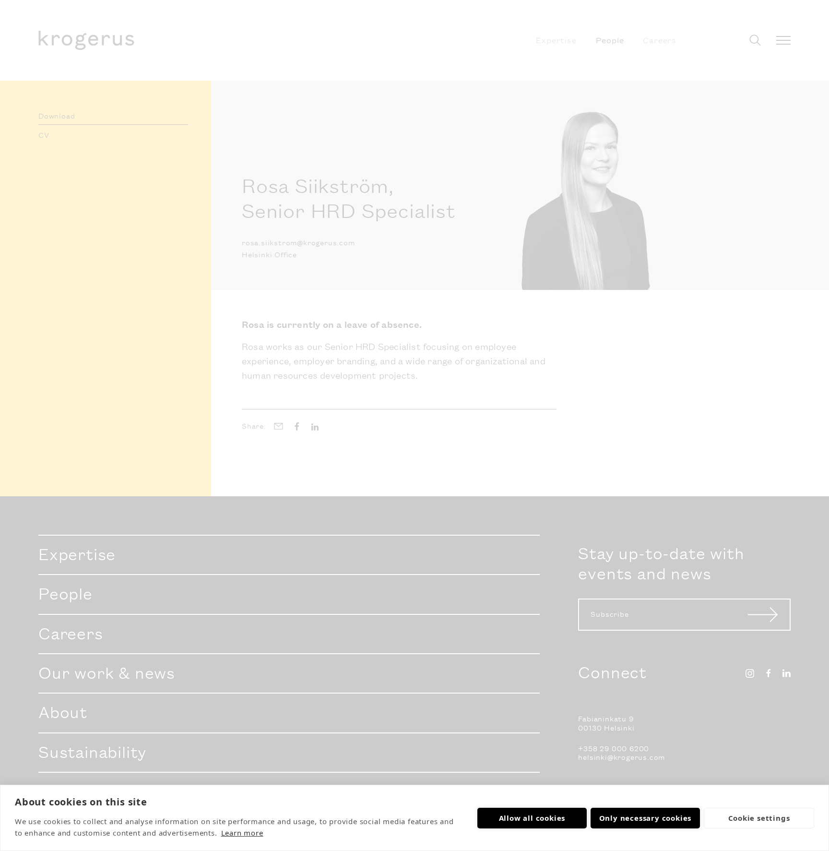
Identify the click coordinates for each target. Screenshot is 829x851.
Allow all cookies (532, 818)
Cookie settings (759, 818)
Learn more (242, 833)
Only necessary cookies (645, 818)
